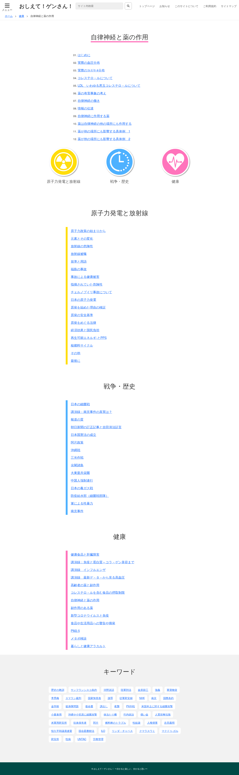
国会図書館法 (86, 731)
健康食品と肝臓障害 (85, 554)
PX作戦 (130, 706)
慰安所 (55, 739)
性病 (68, 739)
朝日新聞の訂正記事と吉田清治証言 (96, 427)
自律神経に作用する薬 (93, 115)
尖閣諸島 (77, 465)
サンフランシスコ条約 (84, 690)
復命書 (89, 706)
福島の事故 (79, 269)
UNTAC (81, 739)
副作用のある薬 (82, 607)
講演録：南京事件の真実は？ (91, 411)
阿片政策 (77, 442)
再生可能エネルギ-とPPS (89, 337)
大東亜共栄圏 (80, 472)
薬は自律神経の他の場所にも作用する (105, 123)
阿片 (95, 722)
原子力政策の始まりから (88, 230)
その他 (75, 352)
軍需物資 (172, 690)
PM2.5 (75, 630)
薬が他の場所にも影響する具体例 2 (104, 138)
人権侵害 (152, 722)
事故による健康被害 (85, 276)
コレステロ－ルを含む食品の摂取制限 (98, 592)
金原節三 (143, 690)
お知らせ (164, 6)
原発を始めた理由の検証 (88, 307)
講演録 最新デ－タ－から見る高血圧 (98, 577)
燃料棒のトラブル (115, 722)
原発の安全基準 (82, 314)
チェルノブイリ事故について (91, 291)
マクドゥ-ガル (170, 731)
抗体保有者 (79, 722)
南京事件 (77, 510)
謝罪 (110, 698)
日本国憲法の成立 (83, 434)
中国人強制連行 (82, 480)
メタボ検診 (79, 638)
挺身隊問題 (72, 706)
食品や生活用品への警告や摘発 (93, 623)
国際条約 (168, 698)
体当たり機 (110, 714)
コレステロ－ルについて (95, 77)
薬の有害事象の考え (92, 93)
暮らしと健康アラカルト (88, 646)
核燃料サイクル (82, 345)
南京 (153, 698)
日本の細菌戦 (80, 404)
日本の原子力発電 (83, 299)
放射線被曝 (79, 253)
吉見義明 (169, 722)
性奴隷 (136, 722)
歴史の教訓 (57, 690)
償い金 (144, 714)
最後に (75, 360)
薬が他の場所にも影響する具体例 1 (104, 131)
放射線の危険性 (82, 246)
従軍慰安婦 (126, 698)
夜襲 (117, 706)
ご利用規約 (209, 6)
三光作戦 (77, 457)
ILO (103, 731)
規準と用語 (79, 261)
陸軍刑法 (126, 690)
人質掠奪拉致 (163, 714)
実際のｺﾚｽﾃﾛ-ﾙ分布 (91, 70)
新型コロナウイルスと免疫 (90, 615)
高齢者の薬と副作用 (85, 585)
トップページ (147, 6)
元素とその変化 (82, 238)
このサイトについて (186, 6)
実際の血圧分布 (89, 62)
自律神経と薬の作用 (85, 600)
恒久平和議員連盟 (61, 731)
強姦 (157, 690)
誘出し (104, 706)
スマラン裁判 (73, 698)
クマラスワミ (147, 731)
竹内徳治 (128, 714)
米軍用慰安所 (59, 722)
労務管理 (98, 739)
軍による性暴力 (82, 503)
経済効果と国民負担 (85, 330)
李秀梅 (55, 698)
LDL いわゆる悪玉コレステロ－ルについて (109, 85)
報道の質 (77, 419)
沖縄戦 (75, 449)
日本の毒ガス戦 (82, 488)
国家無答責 (94, 698)
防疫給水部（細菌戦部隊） (90, 495)
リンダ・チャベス (122, 731)
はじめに (84, 54)
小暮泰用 (56, 714)
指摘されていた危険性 (87, 284)
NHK (142, 698)
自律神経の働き (89, 100)
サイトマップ (229, 6)
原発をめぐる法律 (83, 322)
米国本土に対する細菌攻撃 (157, 706)
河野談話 (109, 690)
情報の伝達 (86, 108)
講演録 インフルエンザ (88, 569)
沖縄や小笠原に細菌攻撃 (82, 714)
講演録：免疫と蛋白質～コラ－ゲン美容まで (102, 562)
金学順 (55, 706)
